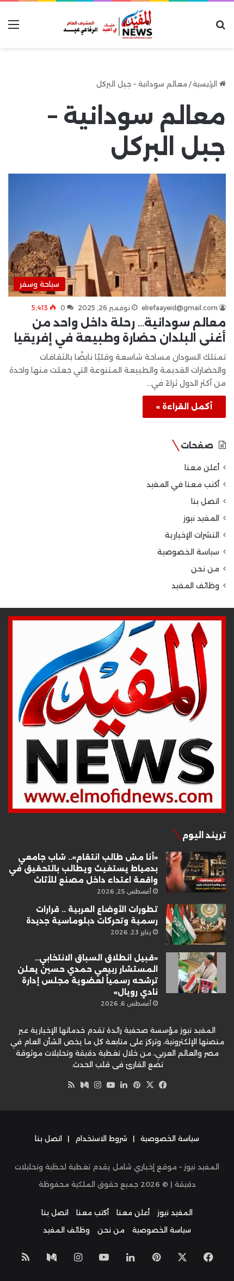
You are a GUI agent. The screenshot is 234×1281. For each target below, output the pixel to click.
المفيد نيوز (201, 518)
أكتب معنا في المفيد (182, 484)
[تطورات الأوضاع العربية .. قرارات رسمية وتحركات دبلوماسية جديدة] (196, 924)
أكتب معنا (92, 1212)
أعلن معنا (201, 467)
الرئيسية (206, 83)
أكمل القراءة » (184, 406)
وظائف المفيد (195, 585)
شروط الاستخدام (101, 1138)
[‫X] (149, 1085)
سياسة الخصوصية (188, 551)
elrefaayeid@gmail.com (179, 308)
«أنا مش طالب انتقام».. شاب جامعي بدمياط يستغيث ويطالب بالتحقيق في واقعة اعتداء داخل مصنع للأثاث (83, 868)
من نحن (205, 568)
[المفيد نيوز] (117, 24)
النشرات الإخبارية (192, 535)
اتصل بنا (205, 501)
